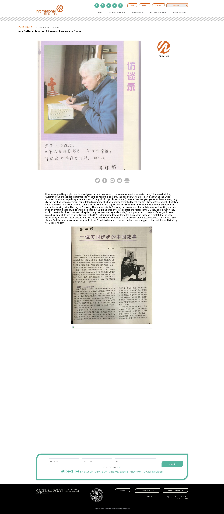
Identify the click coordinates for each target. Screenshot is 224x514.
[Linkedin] (108, 5)
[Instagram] (102, 5)
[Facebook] (96, 5)
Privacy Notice (126, 508)
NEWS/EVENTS (179, 13)
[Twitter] (114, 5)
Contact (158, 5)
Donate (144, 5)
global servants (147, 490)
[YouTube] (120, 5)
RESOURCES (137, 13)
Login (132, 5)
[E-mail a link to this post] (112, 180)
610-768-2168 (182, 499)
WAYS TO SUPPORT (158, 13)
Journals (25, 27)
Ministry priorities (175, 490)
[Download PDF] (127, 180)
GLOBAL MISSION (117, 13)
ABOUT (99, 13)
